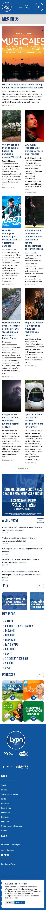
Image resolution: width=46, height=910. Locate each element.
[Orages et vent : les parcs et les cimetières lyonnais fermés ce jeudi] (11, 396)
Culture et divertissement (20, 626)
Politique (10, 649)
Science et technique (16, 659)
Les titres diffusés (8, 864)
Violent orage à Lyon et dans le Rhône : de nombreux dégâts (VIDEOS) (11, 150)
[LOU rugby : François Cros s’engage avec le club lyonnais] (34, 126)
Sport (8, 668)
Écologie (10, 631)
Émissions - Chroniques (11, 844)
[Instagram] (12, 766)
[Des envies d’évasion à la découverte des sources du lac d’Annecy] (12, 690)
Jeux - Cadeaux (7, 850)
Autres (9, 621)
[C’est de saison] (12, 711)
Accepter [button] (19, 902)
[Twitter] (8, 766)
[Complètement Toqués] (33, 690)
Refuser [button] (9, 902)
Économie (10, 640)
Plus (40, 520)
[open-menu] (20, 7)
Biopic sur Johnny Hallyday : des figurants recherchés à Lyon (34, 328)
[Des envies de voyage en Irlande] (33, 711)
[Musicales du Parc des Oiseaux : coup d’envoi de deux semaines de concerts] (23, 54)
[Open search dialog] (26, 6)
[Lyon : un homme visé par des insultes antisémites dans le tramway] (34, 396)
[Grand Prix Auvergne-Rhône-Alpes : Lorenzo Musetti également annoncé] (11, 212)
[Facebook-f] (3, 766)
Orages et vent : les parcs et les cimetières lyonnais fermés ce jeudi (11, 420)
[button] (41, 601)
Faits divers (12, 645)
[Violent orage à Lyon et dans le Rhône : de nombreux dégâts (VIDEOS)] (11, 126)
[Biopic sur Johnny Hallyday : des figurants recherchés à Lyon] (34, 304)
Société (9, 663)
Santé (8, 654)
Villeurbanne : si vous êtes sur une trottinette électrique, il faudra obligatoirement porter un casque (34, 239)
